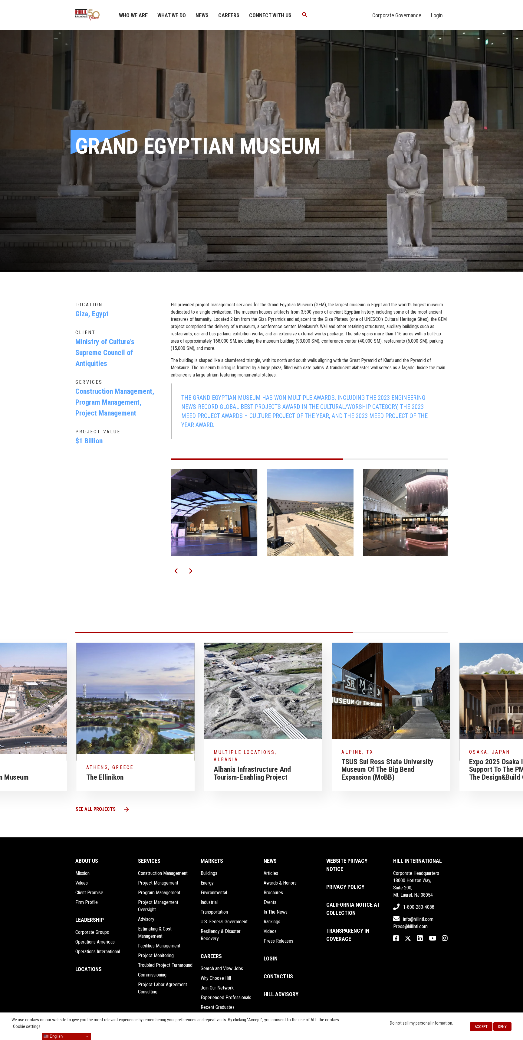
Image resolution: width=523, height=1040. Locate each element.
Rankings (272, 921)
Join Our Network (217, 988)
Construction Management (163, 873)
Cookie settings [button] (27, 1026)
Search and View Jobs (222, 968)
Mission (82, 873)
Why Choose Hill (216, 978)
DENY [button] (502, 1026)
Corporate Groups (92, 932)
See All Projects (103, 809)
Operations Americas (95, 942)
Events (270, 902)
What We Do (171, 15)
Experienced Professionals (226, 997)
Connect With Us (270, 15)
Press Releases (278, 941)
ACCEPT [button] (481, 1026)
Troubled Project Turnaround (165, 965)
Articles (271, 873)
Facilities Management (159, 946)
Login (437, 15)
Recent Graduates (218, 1007)
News (202, 15)
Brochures (273, 892)
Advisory (146, 919)
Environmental (214, 892)
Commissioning (152, 975)
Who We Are (133, 15)
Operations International (97, 951)
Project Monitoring (156, 955)
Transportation (214, 912)
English (55, 1036)
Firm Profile (86, 902)
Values (81, 883)
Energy (207, 883)
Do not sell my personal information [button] (421, 1023)
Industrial (209, 902)
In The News (276, 912)
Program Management (159, 892)
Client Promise (89, 892)
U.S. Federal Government (224, 921)
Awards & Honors (280, 883)
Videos (270, 931)
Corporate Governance (396, 15)
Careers (228, 15)
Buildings (209, 873)
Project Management (158, 883)
